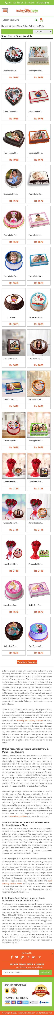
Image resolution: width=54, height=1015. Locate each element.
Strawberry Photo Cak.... (13, 440)
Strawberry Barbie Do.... (13, 605)
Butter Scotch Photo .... (38, 399)
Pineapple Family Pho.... (38, 70)
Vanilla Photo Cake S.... (13, 399)
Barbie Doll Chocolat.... (13, 646)
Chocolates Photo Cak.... (13, 481)
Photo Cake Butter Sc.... (38, 276)
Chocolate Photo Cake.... (38, 153)
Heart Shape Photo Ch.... (14, 153)
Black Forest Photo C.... (13, 70)
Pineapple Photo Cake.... (38, 440)
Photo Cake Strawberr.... (38, 235)
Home (4, 26)
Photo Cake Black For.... (38, 194)
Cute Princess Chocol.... (38, 646)
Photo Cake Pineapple (13, 235)
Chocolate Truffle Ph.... (13, 358)
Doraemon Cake (35, 317)
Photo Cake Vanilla (11, 276)
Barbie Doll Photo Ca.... (38, 605)
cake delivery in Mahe (18, 816)
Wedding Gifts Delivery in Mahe (30, 720)
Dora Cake (11, 317)
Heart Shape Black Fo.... (13, 111)
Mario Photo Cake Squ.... (39, 111)
